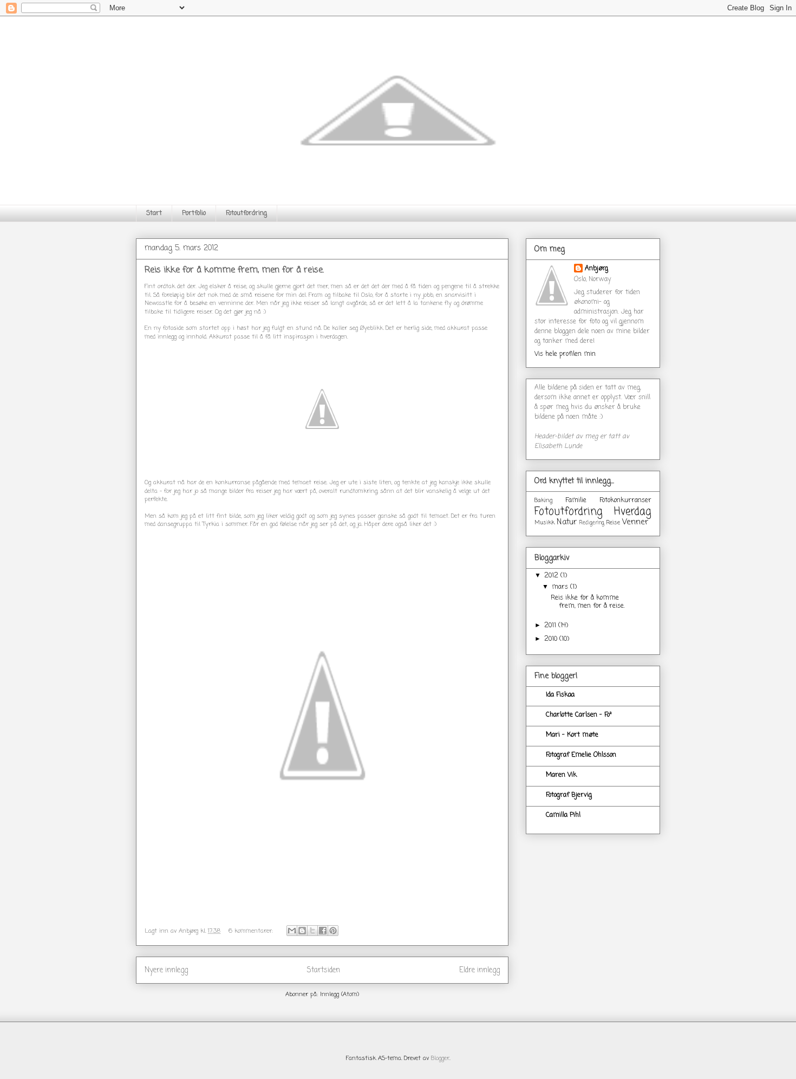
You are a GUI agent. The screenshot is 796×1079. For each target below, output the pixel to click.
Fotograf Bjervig (569, 795)
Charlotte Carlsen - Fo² (579, 715)
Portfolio (194, 213)
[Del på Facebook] (322, 930)
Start (154, 213)
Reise (613, 522)
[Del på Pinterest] (333, 930)
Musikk (544, 522)
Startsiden (323, 970)
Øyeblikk (371, 328)
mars (561, 587)
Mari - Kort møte (572, 735)
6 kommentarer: (252, 931)
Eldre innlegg (479, 970)
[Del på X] (312, 930)
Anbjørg (596, 269)
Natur (567, 522)
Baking (543, 500)
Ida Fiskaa (560, 695)
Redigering (591, 523)
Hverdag (632, 511)
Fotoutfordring (246, 213)
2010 (551, 639)
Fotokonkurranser (625, 500)
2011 (551, 625)
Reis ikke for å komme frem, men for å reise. (234, 270)
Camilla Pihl (563, 815)
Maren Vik (561, 775)
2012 (552, 576)
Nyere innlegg (166, 970)
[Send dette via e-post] (291, 930)
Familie (575, 500)
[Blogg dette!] (302, 930)
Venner (635, 522)
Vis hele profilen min (565, 354)
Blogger (440, 1058)
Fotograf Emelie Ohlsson (581, 755)
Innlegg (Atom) (339, 994)
